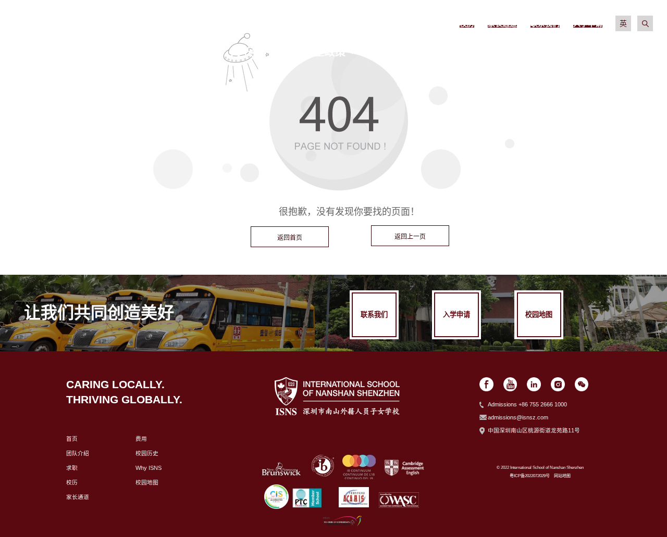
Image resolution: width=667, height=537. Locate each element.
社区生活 (548, 52)
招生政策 (324, 52)
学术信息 (399, 52)
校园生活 (474, 52)
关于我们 (250, 52)
